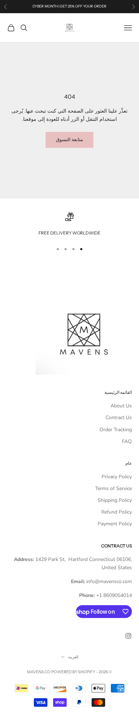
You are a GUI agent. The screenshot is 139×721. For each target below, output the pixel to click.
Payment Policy (115, 523)
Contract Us (118, 417)
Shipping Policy (115, 500)
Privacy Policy (117, 476)
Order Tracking (115, 429)
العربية (73, 656)
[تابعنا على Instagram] (128, 635)
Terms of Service (113, 488)
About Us (121, 405)
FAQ (127, 441)
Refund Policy (116, 512)
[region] (69, 224)
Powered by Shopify (73, 671)
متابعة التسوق (69, 140)
